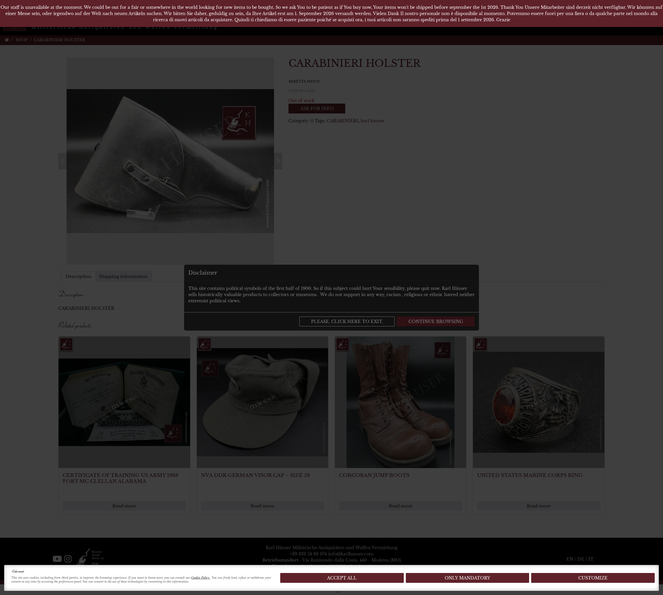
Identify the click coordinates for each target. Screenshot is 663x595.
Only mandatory (467, 577)
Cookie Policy (200, 577)
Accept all (342, 577)
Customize (593, 577)
